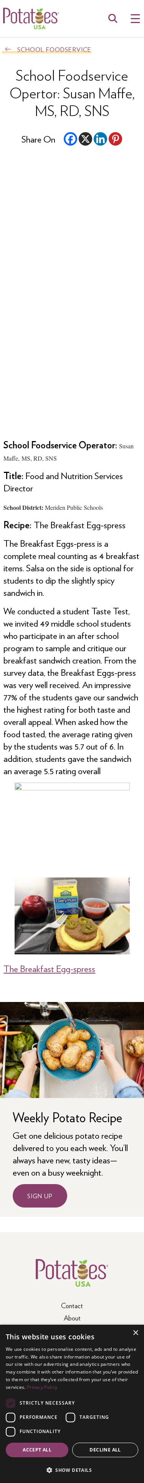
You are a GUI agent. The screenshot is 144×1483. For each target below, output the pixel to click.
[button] (72, 1469)
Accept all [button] (37, 1450)
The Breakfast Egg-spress (49, 968)
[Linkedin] (100, 139)
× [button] (135, 1333)
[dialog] (72, 1404)
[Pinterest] (115, 139)
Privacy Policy (42, 1387)
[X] (85, 139)
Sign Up (40, 1195)
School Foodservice (54, 49)
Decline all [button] (105, 1450)
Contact (72, 1305)
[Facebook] (70, 139)
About (72, 1317)
